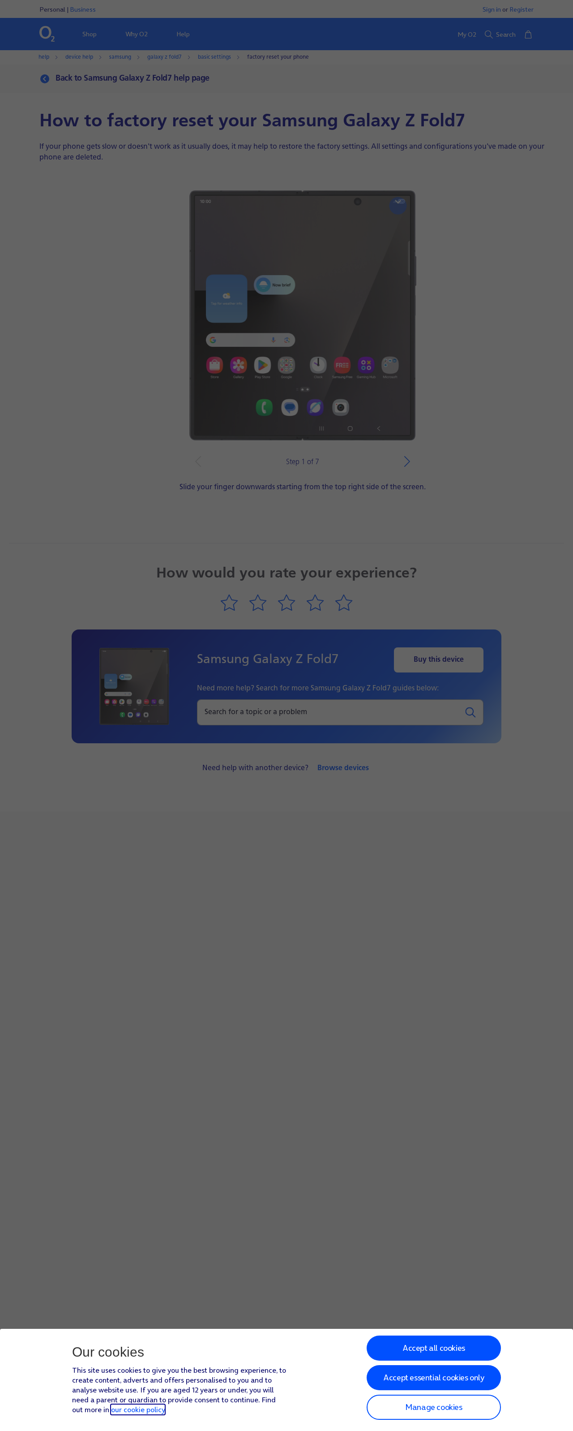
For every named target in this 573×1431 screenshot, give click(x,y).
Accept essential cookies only (433, 1377)
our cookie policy (138, 1409)
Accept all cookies (433, 1347)
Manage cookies (433, 1407)
